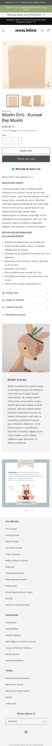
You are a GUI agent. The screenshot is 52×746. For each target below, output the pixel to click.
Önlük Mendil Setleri (15, 573)
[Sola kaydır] (3, 102)
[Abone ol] (43, 721)
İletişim (9, 697)
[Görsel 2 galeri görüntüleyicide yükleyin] (26, 101)
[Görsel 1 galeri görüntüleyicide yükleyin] (13, 101)
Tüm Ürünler (11, 529)
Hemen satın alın (26, 159)
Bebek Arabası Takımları (17, 561)
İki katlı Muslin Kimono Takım (19, 592)
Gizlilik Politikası (13, 635)
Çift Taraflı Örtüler (14, 548)
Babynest (10, 567)
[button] (3, 30)
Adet (4, 135)
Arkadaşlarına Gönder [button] (15, 315)
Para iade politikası (14, 660)
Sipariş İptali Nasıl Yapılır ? (18, 691)
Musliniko (17, 745)
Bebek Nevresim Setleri (16, 579)
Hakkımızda (11, 703)
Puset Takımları (13, 554)
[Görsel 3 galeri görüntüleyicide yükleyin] (39, 101)
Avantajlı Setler (13, 535)
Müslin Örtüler (12, 541)
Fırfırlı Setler (11, 586)
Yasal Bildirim (12, 629)
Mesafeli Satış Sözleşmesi (18, 678)
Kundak (9, 598)
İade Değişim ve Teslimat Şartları (21, 641)
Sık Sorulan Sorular (14, 684)
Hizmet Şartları (13, 654)
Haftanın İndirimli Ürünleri (18, 605)
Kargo (14, 130)
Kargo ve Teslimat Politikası (18, 648)
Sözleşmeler (11, 622)
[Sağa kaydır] (49, 102)
